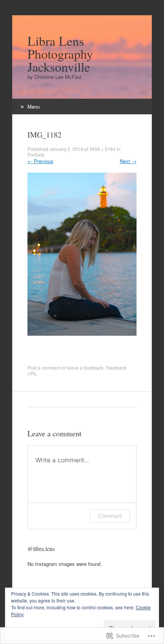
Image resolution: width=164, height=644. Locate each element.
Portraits (36, 154)
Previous (40, 161)
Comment (110, 516)
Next (128, 161)
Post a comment (44, 367)
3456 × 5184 (102, 149)
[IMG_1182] (82, 333)
